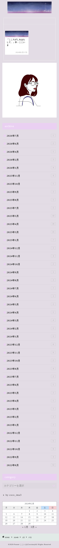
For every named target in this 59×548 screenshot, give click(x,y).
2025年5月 (30, 216)
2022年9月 (30, 457)
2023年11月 (30, 352)
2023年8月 (30, 368)
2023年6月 (30, 384)
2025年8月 (30, 200)
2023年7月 (30, 376)
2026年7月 (30, 135)
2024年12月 (30, 248)
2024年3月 (30, 320)
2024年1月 (30, 336)
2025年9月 (30, 192)
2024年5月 (30, 304)
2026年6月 (30, 143)
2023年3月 (30, 409)
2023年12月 (30, 344)
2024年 (16, 537)
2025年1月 (30, 240)
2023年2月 (30, 417)
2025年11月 (30, 175)
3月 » (34, 527)
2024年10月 (30, 264)
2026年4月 (30, 151)
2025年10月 (30, 184)
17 (45, 517)
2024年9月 (30, 272)
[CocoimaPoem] (29, 11)
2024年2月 (30, 328)
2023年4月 (30, 400)
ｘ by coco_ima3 (12, 495)
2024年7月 (30, 288)
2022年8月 (30, 465)
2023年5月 (30, 393)
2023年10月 (30, 360)
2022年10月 (30, 449)
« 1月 (25, 527)
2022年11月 (30, 441)
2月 (23, 537)
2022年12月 (30, 433)
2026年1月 (30, 167)
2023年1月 (30, 425)
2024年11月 (30, 256)
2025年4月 (30, 224)
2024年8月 (30, 280)
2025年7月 (30, 208)
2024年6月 (30, 296)
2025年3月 (30, 232)
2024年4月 (30, 312)
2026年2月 (30, 159)
